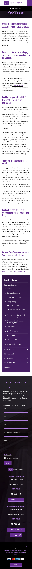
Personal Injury (10, 358)
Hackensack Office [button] (16, 530)
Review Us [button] (16, 565)
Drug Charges (12, 302)
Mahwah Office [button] (16, 500)
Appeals (7, 367)
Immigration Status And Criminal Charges (16, 316)
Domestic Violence (14, 297)
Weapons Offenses (14, 340)
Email (5, 416)
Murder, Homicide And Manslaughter (15, 322)
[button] (29, 3)
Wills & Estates (10, 363)
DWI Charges (9, 350)
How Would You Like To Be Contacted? (12, 432)
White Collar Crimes (14, 344)
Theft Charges (12, 331)
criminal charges (17, 85)
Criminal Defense (10, 285)
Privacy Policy (22, 550)
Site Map (14, 550)
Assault (9, 289)
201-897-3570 (17, 8)
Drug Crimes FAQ (14, 305)
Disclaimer (7, 455)
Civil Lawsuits (9, 354)
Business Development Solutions (15, 552)
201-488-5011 (16, 523)
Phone (5, 424)
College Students (13, 293)
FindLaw (16, 554)
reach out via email (19, 271)
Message (5, 440)
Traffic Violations (13, 335)
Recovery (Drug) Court (16, 310)
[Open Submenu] (27, 285)
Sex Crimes (11, 327)
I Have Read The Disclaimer (12, 458)
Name (5, 408)
